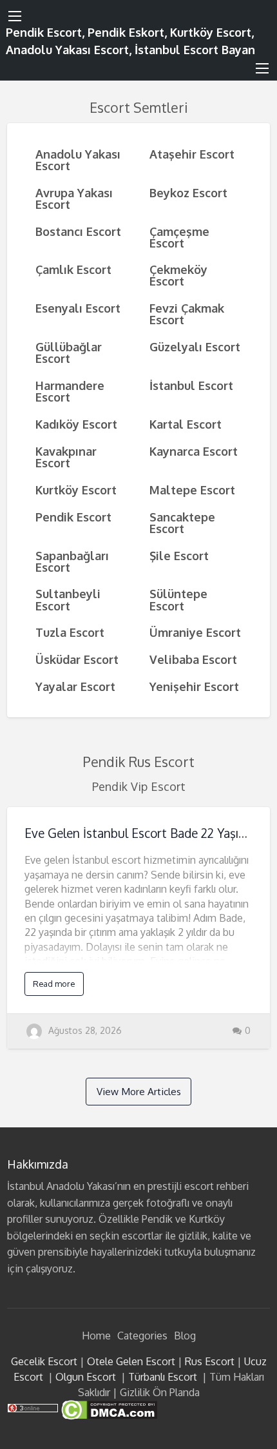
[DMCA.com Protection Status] (108, 1409)
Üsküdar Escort (77, 659)
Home (96, 1335)
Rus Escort (209, 1361)
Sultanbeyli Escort (67, 599)
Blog (185, 1335)
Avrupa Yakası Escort (74, 198)
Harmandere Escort (69, 391)
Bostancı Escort (78, 231)
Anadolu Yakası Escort (77, 159)
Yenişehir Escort (194, 686)
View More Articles (139, 1091)
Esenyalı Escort (77, 307)
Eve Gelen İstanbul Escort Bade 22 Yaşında (141, 833)
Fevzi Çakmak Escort (186, 313)
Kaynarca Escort (193, 450)
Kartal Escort (185, 423)
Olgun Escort (85, 1376)
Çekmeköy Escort (178, 275)
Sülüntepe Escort (178, 599)
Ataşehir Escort (191, 153)
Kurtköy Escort (76, 489)
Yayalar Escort (75, 686)
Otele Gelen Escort (131, 1361)
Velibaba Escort (193, 659)
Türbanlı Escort (162, 1376)
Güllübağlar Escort (68, 352)
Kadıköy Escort (76, 423)
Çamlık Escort (73, 269)
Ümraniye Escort (195, 632)
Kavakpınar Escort (66, 456)
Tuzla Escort (69, 632)
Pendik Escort (73, 516)
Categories (142, 1335)
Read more (54, 983)
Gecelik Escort (44, 1361)
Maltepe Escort (192, 489)
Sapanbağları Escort (72, 561)
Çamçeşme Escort (179, 237)
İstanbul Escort (191, 385)
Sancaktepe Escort (182, 522)
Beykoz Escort (188, 192)
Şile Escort (179, 555)
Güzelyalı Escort (194, 346)
